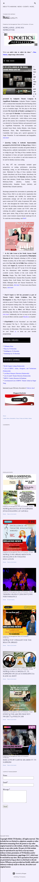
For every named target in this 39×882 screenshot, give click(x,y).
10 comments (10, 599)
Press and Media (24, 418)
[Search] (35, 3)
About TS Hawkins (10, 6)
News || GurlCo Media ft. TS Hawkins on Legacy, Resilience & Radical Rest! (19, 673)
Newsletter (13, 418)
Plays (17, 418)
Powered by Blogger (21, 873)
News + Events (23, 6)
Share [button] (4, 416)
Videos (30, 418)
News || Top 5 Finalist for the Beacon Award (17, 641)
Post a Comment (11, 514)
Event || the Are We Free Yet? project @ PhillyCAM (16, 715)
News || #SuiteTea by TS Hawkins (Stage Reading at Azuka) (18, 509)
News (8, 418)
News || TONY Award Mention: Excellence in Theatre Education (17, 556)
